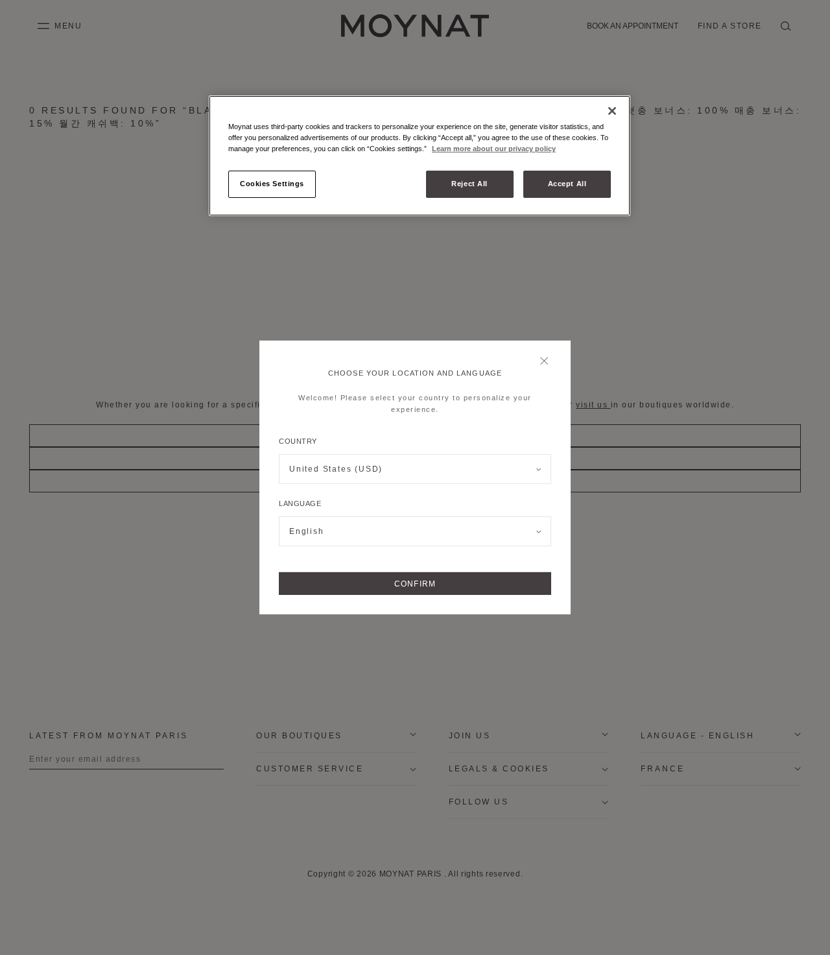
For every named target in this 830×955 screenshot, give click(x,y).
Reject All (469, 183)
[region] (419, 155)
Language (300, 503)
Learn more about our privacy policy (494, 148)
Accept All (567, 183)
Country (298, 441)
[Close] (547, 362)
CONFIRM (415, 583)
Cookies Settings (272, 183)
